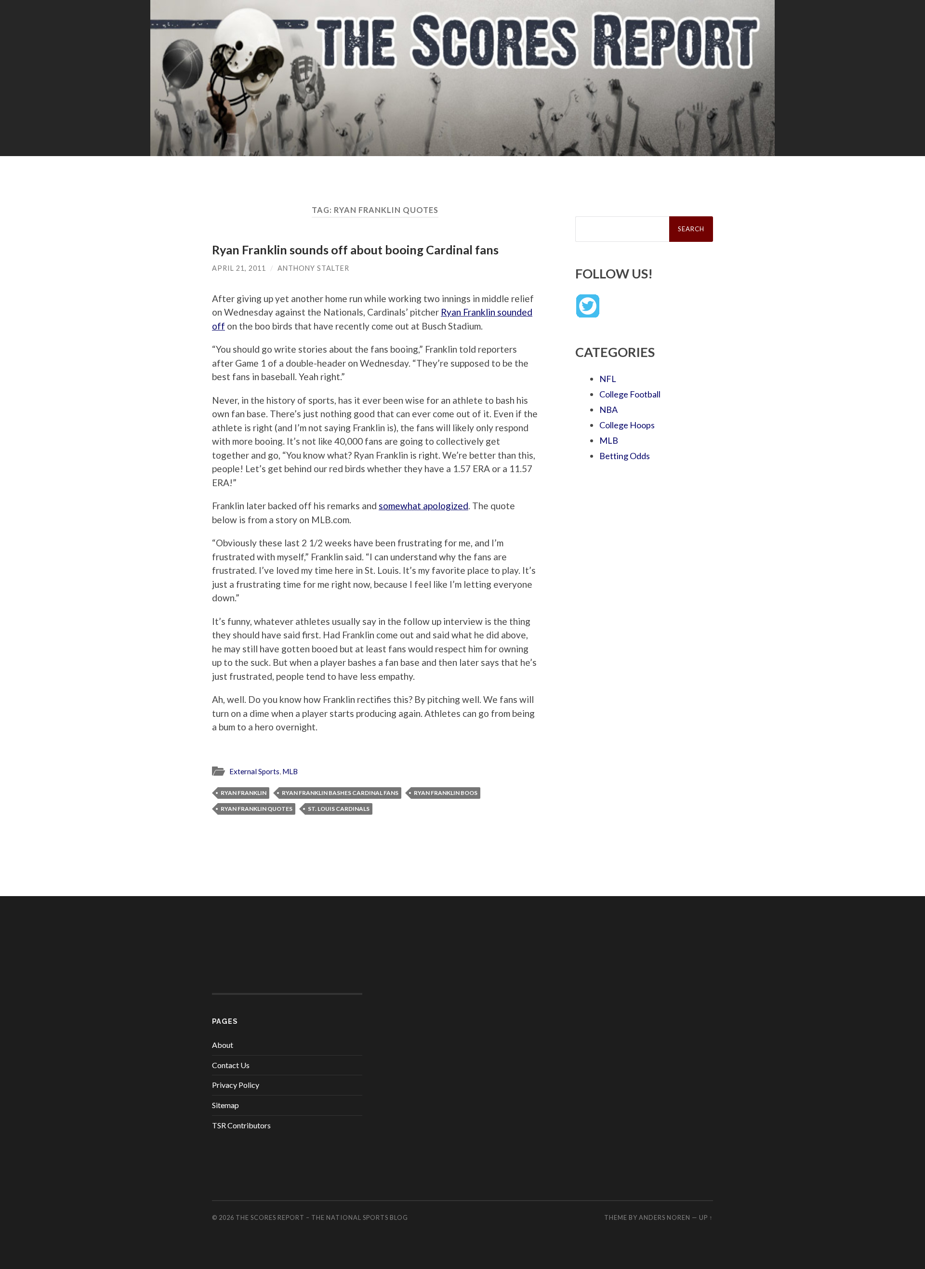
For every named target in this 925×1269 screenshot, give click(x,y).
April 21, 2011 (239, 268)
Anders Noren (664, 1217)
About (222, 1044)
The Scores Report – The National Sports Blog (322, 1217)
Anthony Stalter (313, 268)
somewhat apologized (423, 505)
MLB (290, 771)
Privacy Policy (235, 1084)
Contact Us (231, 1065)
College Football (630, 394)
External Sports (254, 771)
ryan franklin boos (445, 792)
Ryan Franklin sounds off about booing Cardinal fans (355, 249)
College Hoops (627, 425)
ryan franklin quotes (256, 808)
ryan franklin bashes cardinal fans (340, 792)
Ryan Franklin (243, 792)
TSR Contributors (241, 1125)
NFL (607, 378)
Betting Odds (624, 455)
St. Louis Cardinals (339, 808)
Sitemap (225, 1105)
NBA (608, 409)
